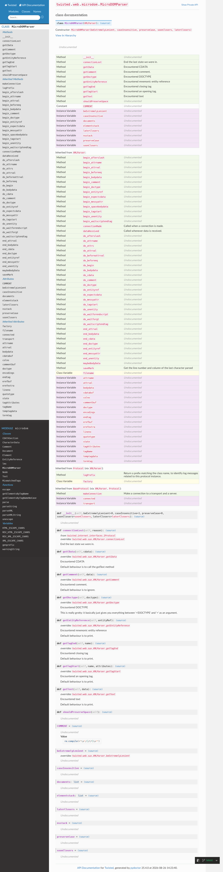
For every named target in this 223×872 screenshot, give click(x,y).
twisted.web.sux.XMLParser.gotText (93, 694)
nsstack (7, 309)
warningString (10, 549)
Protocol (78, 468)
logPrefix (8, 88)
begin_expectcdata (13, 126)
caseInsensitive (12, 292)
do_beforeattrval (12, 177)
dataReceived (10, 156)
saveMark (7, 274)
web (76, 4)
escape (6, 489)
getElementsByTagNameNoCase (19, 498)
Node (5, 472)
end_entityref (10, 257)
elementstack (10, 300)
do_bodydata (9, 190)
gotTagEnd (8, 62)
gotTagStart (9, 66)
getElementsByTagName (15, 493)
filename (7, 330)
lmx (4, 463)
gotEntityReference (14, 58)
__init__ (7, 36)
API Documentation (33, 5)
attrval (7, 347)
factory (7, 326)
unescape (7, 519)
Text (5, 476)
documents (8, 296)
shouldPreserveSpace (14, 75)
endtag (6, 377)
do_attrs (7, 168)
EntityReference (12, 459)
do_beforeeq (9, 181)
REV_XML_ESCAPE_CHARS (15, 536)
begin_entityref (12, 122)
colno (5, 360)
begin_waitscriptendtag (16, 147)
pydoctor (135, 868)
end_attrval (9, 240)
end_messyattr (10, 262)
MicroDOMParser (23, 26)
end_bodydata (10, 245)
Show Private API (189, 5)
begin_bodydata (11, 109)
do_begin (7, 185)
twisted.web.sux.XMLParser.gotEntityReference (101, 625)
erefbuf (7, 381)
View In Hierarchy (66, 35)
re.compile (71, 741)
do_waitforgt (10, 232)
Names (37, 11)
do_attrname (9, 164)
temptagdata (9, 411)
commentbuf (9, 364)
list (76, 782)
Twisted (12, 5)
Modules (14, 11)
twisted (63, 4)
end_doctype (9, 253)
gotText (7, 70)
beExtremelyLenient (14, 287)
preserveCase (10, 313)
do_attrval (9, 173)
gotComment (9, 49)
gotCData (7, 45)
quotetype (8, 394)
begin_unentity (11, 143)
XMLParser (90, 23)
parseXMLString (11, 515)
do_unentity (9, 223)
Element (7, 455)
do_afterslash (10, 160)
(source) (105, 23)
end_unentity (10, 266)
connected (8, 334)
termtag (7, 415)
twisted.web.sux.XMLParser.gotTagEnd (95, 648)
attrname (7, 343)
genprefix (8, 545)
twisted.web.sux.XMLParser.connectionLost (98, 539)
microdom (21, 428)
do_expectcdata (11, 211)
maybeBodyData (10, 270)
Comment (7, 446)
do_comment (9, 198)
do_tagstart (9, 219)
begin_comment (10, 113)
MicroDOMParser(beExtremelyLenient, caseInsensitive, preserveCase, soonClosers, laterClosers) (131, 30)
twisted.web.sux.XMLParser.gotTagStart (96, 671)
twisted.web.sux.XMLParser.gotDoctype (95, 602)
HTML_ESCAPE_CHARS (13, 528)
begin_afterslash (12, 92)
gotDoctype (9, 53)
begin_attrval (10, 100)
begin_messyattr (12, 130)
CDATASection (10, 438)
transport (8, 339)
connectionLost (11, 41)
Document (7, 451)
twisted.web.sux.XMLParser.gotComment (95, 579)
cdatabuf (7, 356)
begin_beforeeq (11, 105)
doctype (7, 368)
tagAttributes (10, 402)
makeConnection (11, 83)
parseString (9, 506)
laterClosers (10, 304)
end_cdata (8, 249)
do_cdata (7, 194)
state (5, 398)
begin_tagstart (11, 139)
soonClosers (9, 317)
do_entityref (10, 206)
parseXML (7, 510)
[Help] (42, 17)
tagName (7, 407)
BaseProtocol (81, 488)
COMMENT (7, 283)
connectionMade (11, 151)
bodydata (7, 351)
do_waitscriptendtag (14, 236)
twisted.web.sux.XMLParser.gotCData (94, 556)
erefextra (8, 385)
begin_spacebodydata (14, 134)
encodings (8, 373)
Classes (26, 11)
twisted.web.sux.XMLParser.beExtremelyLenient (101, 755)
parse (5, 502)
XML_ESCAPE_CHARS (12, 540)
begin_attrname (11, 96)
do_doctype (9, 202)
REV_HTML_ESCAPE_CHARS (16, 532)
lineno (6, 390)
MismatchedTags (11, 480)
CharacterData (10, 442)
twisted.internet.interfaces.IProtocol (91, 535)
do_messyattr (10, 215)
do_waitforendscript (14, 228)
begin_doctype (10, 117)
